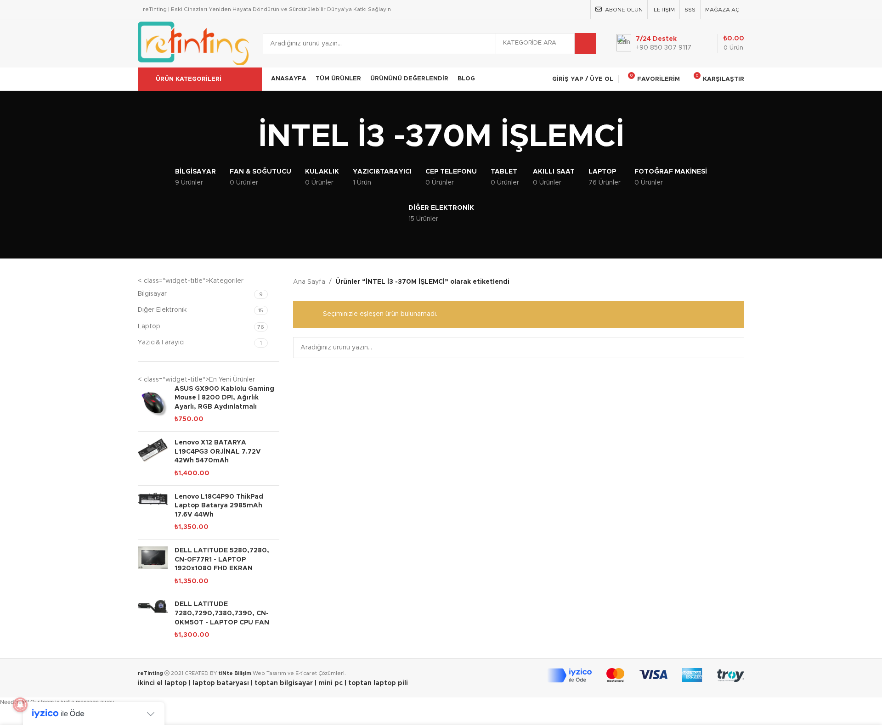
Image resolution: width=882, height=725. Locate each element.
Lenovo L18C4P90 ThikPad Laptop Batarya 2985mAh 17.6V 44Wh (219, 506)
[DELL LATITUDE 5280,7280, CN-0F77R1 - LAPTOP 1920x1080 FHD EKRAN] (153, 566)
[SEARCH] (585, 43)
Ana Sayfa (309, 282)
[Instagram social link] (556, 9)
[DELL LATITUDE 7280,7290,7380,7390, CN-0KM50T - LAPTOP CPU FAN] (153, 620)
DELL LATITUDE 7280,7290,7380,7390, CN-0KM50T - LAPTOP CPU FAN (222, 613)
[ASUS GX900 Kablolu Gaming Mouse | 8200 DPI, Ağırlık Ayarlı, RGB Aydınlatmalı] (153, 405)
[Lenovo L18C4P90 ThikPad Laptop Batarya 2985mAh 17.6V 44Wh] (153, 512)
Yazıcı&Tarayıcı (161, 342)
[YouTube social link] (568, 9)
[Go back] (246, 137)
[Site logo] (193, 43)
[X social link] (545, 9)
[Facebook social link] (533, 9)
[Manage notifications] (20, 704)
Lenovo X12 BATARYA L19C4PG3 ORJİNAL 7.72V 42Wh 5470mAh (218, 451)
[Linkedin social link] (580, 9)
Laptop (149, 326)
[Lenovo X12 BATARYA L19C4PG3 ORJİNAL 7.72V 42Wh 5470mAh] (153, 458)
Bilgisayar (152, 294)
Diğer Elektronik (162, 310)
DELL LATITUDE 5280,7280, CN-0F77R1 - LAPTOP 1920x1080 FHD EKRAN (222, 559)
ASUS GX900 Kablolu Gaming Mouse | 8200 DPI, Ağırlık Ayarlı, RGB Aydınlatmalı (224, 398)
